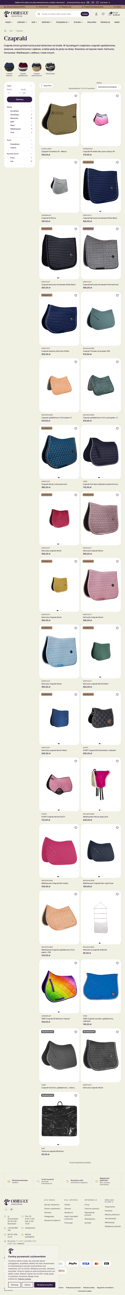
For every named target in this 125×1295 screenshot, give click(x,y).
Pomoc (118, 7)
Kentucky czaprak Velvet (51, 550)
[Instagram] (11, 1209)
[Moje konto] (96, 14)
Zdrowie (46, 22)
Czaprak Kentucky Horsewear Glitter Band (100, 218)
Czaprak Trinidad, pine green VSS (96, 351)
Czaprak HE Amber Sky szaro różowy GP (99, 151)
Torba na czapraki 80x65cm (53, 1151)
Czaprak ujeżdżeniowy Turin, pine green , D (100, 417)
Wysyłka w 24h (66, 7)
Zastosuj (19, 99)
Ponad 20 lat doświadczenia (93, 7)
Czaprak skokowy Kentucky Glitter (55, 351)
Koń (33, 22)
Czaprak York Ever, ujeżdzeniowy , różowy (58, 1087)
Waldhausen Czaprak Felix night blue (98, 883)
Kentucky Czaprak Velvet (93, 550)
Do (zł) (23, 89)
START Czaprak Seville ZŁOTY (53, 816)
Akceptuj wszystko (45, 1285)
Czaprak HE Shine (49, 218)
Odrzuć (28, 1285)
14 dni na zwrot (43, 7)
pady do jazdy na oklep (62, 49)
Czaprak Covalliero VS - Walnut (54, 151)
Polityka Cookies (24, 1279)
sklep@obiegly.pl (30, 1228)
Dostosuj (14, 1285)
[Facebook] (6, 1209)
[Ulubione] (103, 14)
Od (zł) (9, 89)
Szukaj (84, 14)
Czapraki (19, 31)
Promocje (105, 22)
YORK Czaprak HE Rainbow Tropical (56, 1018)
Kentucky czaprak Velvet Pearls (95, 684)
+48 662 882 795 (13, 1229)
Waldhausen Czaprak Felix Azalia (55, 883)
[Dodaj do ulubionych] (76, 96)
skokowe (8, 49)
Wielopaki (91, 22)
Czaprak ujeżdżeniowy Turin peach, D (57, 417)
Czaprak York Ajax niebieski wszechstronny (100, 484)
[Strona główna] (5, 30)
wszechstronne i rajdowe (27, 49)
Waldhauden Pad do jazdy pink (95, 816)
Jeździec (21, 22)
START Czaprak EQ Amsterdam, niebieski (99, 750)
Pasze (8, 22)
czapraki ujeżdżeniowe (103, 45)
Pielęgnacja (61, 22)
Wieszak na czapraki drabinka (95, 950)
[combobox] (60, 14)
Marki (117, 22)
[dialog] (32, 1268)
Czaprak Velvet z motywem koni (54, 484)
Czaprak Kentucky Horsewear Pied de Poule (100, 284)
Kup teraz (104, 2)
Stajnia (77, 22)
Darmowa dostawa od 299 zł (16, 7)
